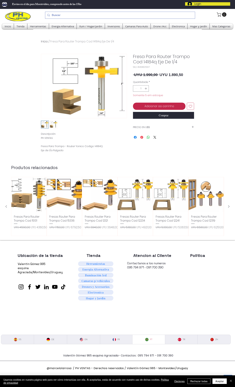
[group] (117, 206)
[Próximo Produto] (229, 206)
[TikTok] (63, 287)
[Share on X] (155, 137)
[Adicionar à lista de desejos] (190, 106)
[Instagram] (21, 287)
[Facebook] (29, 287)
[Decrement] (135, 88)
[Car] (4, 4)
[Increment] (146, 88)
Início (44, 41)
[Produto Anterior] (6, 206)
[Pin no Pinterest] (142, 137)
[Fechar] (231, 381)
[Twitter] (38, 287)
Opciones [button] (179, 381)
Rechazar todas (198, 381)
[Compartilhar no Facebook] (135, 137)
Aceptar (219, 381)
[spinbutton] (141, 88)
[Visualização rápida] (28, 194)
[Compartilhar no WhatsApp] (148, 137)
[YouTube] (54, 287)
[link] (222, 14)
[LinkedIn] (46, 287)
